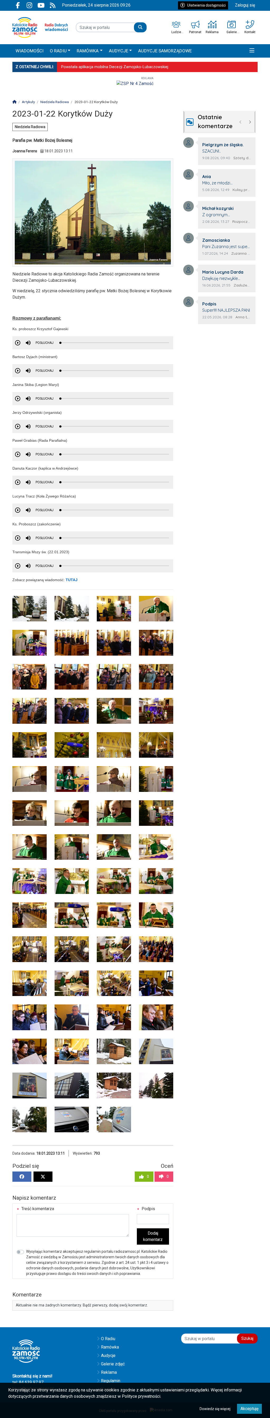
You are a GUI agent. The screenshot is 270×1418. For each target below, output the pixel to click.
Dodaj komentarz (153, 1236)
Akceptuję (249, 1408)
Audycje (108, 1355)
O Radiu (108, 1338)
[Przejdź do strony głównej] (40, 27)
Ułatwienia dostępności (206, 5)
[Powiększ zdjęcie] (29, 608)
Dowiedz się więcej (215, 1409)
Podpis (148, 1208)
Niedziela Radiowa (30, 127)
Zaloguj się (245, 5)
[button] (252, 51)
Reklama (109, 1372)
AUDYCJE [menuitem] (118, 50)
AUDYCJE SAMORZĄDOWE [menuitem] (165, 50)
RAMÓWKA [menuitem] (88, 50)
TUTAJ (72, 580)
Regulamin (110, 1380)
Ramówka (110, 1347)
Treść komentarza (37, 1208)
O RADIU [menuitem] (58, 50)
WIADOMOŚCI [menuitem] (30, 50)
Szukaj (247, 1338)
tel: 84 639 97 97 (28, 1382)
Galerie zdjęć (113, 1363)
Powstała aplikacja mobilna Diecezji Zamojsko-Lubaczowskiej (114, 66)
